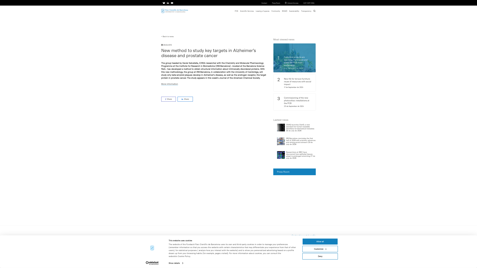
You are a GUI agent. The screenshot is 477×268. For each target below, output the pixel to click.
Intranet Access (292, 3)
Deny (320, 256)
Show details (174, 263)
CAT (304, 3)
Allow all (320, 241)
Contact (264, 3)
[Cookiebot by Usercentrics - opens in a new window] (152, 263)
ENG (312, 3)
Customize (318, 249)
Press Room (276, 3)
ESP (308, 3)
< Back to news (167, 36)
